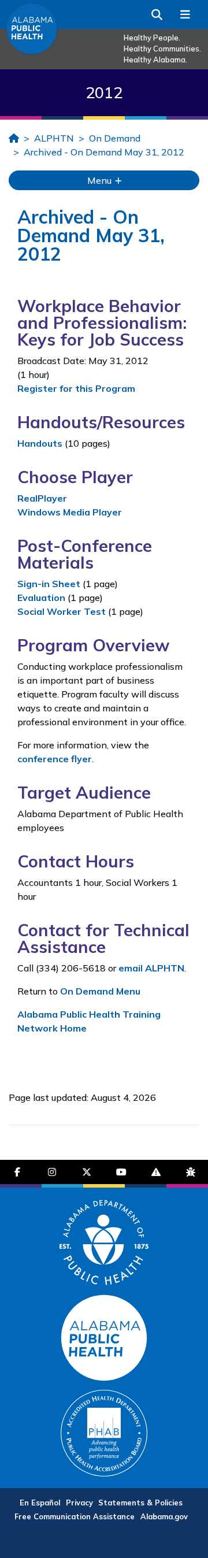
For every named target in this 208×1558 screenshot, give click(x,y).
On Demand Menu (100, 991)
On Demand (114, 138)
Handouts (39, 443)
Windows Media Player (69, 512)
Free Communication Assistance (74, 1516)
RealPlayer (42, 498)
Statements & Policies (140, 1502)
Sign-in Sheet (48, 583)
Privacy (79, 1502)
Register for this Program (76, 388)
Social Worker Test (61, 611)
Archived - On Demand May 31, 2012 (104, 152)
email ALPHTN (151, 968)
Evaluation (41, 597)
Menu (100, 180)
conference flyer (54, 759)
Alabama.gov (164, 1516)
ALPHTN (54, 138)
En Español (40, 1502)
